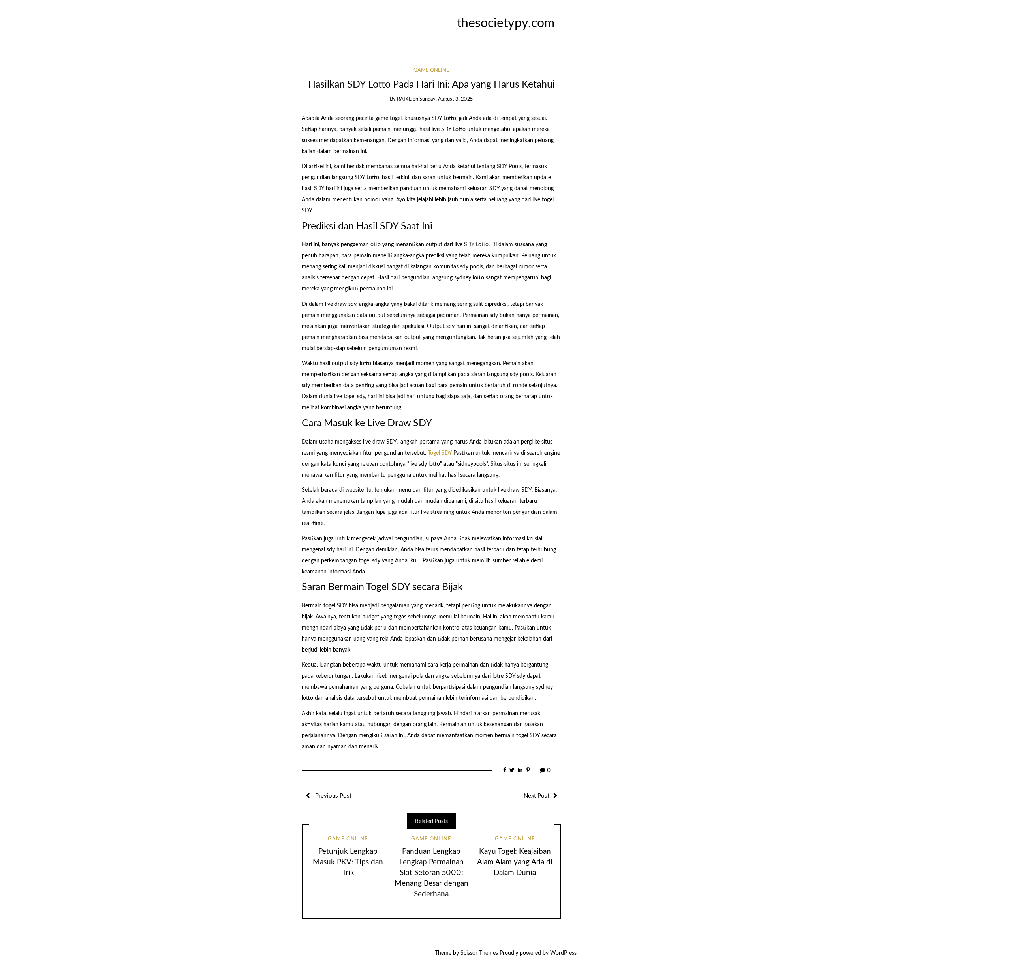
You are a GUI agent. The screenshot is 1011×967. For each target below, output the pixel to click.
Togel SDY (440, 453)
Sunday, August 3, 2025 (446, 99)
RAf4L (404, 99)
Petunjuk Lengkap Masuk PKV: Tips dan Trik (348, 862)
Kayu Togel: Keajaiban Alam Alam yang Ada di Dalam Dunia (514, 862)
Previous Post (332, 796)
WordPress (563, 953)
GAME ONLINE (431, 70)
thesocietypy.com (505, 23)
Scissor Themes (479, 953)
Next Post (536, 796)
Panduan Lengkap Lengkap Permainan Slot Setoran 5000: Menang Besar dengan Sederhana (431, 873)
